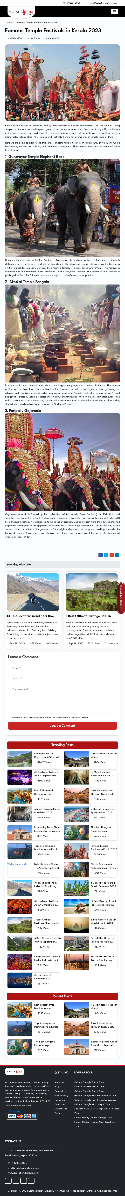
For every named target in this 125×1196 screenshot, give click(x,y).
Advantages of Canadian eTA (42, 977)
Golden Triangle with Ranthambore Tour (95, 1095)
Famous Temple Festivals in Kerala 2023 (104, 848)
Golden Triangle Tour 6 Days (89, 1091)
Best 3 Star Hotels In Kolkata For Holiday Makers (102, 940)
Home (9, 22)
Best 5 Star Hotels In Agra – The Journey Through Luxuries (102, 958)
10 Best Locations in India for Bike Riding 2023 (45, 885)
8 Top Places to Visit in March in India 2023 (103, 922)
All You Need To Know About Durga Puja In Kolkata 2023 (46, 903)
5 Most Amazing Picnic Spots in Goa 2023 (103, 811)
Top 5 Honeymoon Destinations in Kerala (46, 848)
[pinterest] (31, 1181)
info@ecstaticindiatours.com (104, 3)
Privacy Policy (61, 1095)
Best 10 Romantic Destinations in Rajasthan (44, 792)
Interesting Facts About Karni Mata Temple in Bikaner (47, 829)
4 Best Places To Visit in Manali (104, 755)
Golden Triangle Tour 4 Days (89, 1082)
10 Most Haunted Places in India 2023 (102, 774)
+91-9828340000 (71, 3)
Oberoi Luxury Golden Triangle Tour (93, 1117)
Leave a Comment (62, 725)
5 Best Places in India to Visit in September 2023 (47, 940)
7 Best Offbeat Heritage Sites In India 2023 (46, 922)
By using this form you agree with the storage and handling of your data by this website (50, 717)
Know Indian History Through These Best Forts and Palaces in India (102, 792)
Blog (57, 1087)
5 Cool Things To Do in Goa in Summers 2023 (103, 885)
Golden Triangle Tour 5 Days (89, 1087)
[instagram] (16, 1181)
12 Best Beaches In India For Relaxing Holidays (104, 903)
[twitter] (23, 1181)
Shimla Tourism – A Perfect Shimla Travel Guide (102, 866)
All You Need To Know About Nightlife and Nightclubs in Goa (46, 774)
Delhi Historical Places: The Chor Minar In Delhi (47, 866)
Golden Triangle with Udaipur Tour (92, 1104)
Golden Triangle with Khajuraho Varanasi (95, 1100)
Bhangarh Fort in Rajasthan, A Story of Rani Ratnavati (46, 755)
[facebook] (8, 1181)
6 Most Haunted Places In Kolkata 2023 (47, 811)
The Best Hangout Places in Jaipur (101, 829)
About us (59, 1082)
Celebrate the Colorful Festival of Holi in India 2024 (47, 958)
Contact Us (60, 1091)
